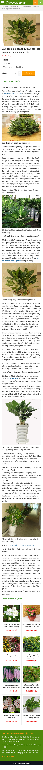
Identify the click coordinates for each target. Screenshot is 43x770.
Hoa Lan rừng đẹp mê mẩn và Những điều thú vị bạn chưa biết (11, 687)
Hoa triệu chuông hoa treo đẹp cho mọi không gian (11, 657)
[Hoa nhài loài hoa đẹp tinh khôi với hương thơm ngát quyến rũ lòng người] (12, 613)
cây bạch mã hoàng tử (13, 94)
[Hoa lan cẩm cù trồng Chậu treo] (12, 704)
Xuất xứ (6, 63)
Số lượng (5, 73)
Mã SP (5, 60)
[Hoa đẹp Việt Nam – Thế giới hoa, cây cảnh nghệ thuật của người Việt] (13, 2)
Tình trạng (7, 67)
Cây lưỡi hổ (15, 545)
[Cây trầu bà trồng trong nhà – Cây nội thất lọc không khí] (31, 704)
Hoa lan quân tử (27, 545)
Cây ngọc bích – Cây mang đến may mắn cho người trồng (31, 687)
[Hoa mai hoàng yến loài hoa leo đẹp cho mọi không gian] (31, 644)
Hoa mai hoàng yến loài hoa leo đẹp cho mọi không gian (31, 657)
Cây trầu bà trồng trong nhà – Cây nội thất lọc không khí (31, 718)
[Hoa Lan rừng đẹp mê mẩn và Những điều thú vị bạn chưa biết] (12, 674)
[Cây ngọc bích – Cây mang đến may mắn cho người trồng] (31, 674)
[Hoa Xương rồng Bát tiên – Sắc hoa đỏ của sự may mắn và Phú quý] (31, 613)
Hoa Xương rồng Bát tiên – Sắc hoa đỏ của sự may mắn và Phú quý (31, 626)
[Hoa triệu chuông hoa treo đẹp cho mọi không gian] (12, 644)
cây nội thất (13, 378)
